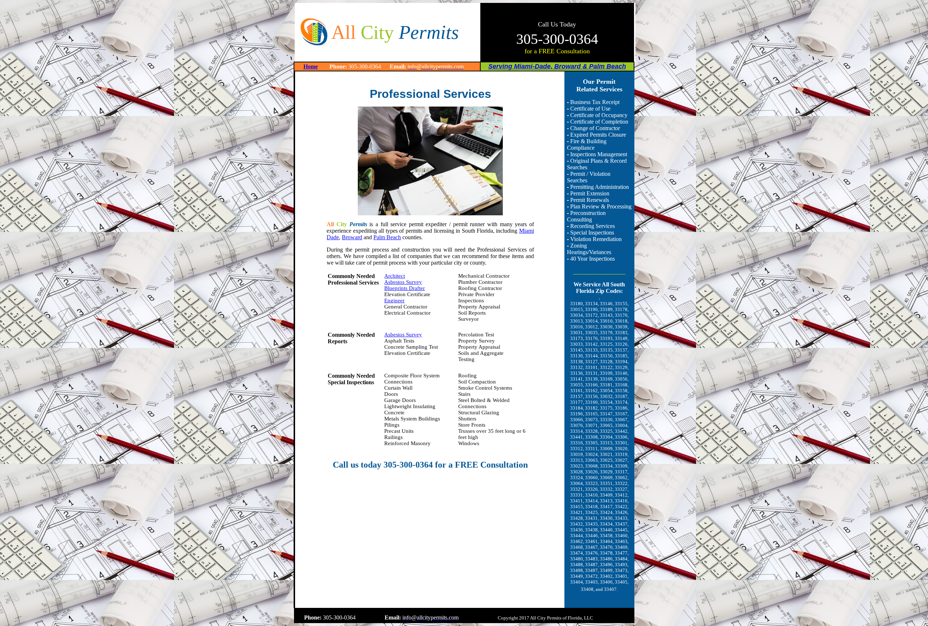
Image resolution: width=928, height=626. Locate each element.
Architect (394, 276)
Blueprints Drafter (404, 288)
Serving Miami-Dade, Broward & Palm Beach (557, 66)
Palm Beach (387, 237)
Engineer (394, 300)
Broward (352, 237)
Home (310, 66)
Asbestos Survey (403, 282)
